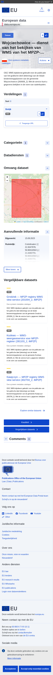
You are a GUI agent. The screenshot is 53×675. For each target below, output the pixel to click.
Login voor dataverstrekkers (14, 591)
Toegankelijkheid (9, 538)
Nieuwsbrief (7, 558)
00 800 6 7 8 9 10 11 (21, 627)
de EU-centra (29, 636)
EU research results (10, 580)
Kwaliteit (25, 422)
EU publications (9, 588)
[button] (44, 1)
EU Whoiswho (8, 584)
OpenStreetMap (28, 222)
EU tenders (7, 576)
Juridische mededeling (12, 531)
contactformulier (25, 633)
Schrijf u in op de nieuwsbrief (14, 499)
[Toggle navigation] (48, 23)
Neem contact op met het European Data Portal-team (25, 496)
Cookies (5, 535)
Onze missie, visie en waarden (15, 554)
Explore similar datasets (32, 410)
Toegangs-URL (28, 123)
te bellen (21, 630)
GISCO (46, 222)
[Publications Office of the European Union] (25, 470)
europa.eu (39, 614)
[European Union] (25, 608)
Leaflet (18, 222)
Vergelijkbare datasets (25, 429)
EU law (5, 571)
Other (7, 517)
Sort (7, 101)
